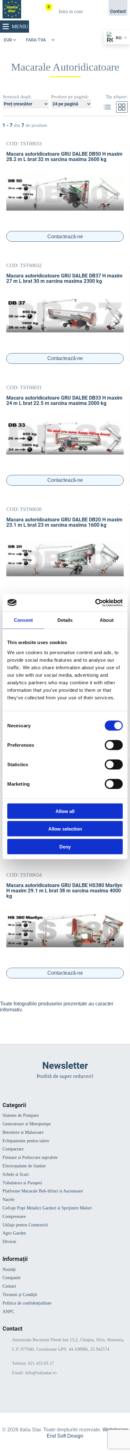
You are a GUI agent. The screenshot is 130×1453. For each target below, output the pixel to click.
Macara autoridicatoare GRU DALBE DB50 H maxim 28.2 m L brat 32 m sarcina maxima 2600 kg (64, 156)
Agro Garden (14, 1233)
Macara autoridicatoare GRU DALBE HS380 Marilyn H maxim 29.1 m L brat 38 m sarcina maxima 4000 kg (64, 890)
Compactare (13, 1149)
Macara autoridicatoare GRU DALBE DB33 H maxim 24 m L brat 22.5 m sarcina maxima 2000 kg (64, 400)
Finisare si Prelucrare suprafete (30, 1157)
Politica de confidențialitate (27, 1303)
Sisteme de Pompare (21, 1115)
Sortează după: (17, 96)
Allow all (65, 811)
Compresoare (14, 1216)
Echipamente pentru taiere (26, 1140)
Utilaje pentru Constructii (25, 1225)
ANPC (8, 1311)
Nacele (9, 1199)
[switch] (114, 745)
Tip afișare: (116, 96)
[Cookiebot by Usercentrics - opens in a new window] (95, 603)
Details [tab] (65, 620)
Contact (9, 1286)
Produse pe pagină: (70, 96)
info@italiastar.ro (40, 1372)
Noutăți (9, 1269)
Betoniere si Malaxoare (23, 1132)
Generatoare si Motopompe (27, 1124)
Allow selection (65, 828)
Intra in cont (71, 11)
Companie (12, 1277)
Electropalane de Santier (24, 1166)
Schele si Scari (16, 1174)
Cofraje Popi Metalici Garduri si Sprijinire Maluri (47, 1208)
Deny (65, 846)
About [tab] (107, 620)
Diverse (9, 1241)
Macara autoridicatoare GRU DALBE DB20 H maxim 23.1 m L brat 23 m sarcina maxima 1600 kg (64, 522)
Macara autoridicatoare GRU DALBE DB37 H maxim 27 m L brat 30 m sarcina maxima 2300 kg (64, 278)
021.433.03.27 (41, 1363)
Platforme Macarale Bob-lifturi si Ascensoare (43, 1191)
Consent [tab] (23, 620)
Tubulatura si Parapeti (22, 1183)
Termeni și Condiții (20, 1294)
